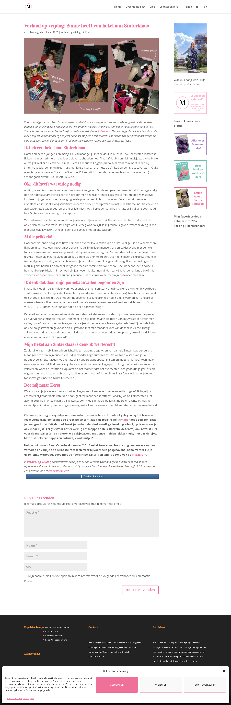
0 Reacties (89, 32)
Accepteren (117, 684)
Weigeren (161, 684)
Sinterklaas (103, 131)
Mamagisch (36, 32)
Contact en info (168, 7)
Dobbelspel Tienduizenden (57, 627)
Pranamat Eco (51, 631)
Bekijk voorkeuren (204, 684)
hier (127, 420)
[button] (224, 671)
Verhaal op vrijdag (70, 32)
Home (117, 7)
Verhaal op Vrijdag (39, 462)
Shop (189, 7)
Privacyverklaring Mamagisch (20, 698)
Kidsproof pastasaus (54, 635)
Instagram (139, 454)
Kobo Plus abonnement (56, 640)
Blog (152, 7)
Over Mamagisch (135, 7)
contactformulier (58, 471)
